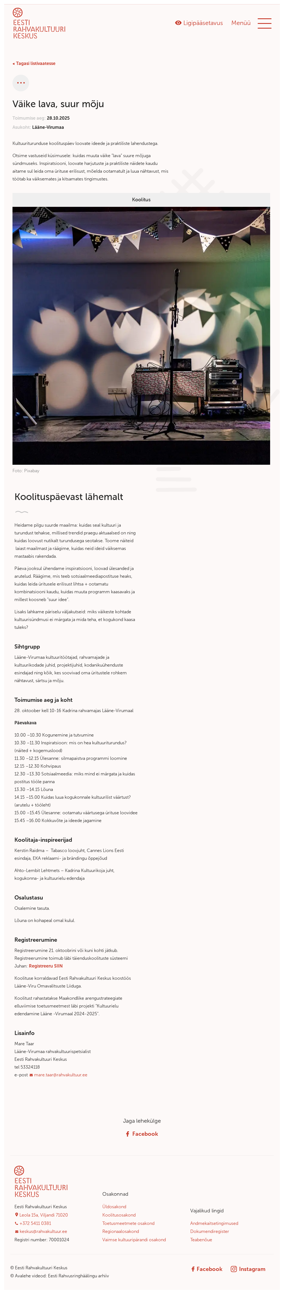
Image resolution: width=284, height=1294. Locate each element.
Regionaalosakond (120, 1231)
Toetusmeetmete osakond (128, 1223)
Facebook (145, 1133)
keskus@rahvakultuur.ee (43, 1231)
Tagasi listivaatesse (35, 63)
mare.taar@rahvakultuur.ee (60, 1074)
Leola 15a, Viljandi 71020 (43, 1215)
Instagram (252, 1269)
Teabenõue (201, 1239)
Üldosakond (114, 1206)
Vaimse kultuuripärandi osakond (134, 1239)
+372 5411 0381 (35, 1223)
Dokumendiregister (209, 1231)
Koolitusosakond (119, 1215)
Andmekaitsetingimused (214, 1223)
